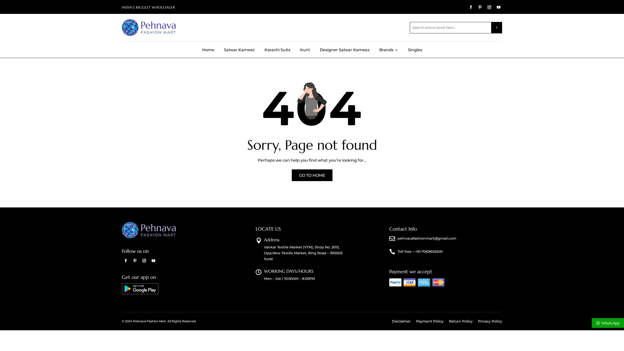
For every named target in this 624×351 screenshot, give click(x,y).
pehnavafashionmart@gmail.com (427, 238)
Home (208, 50)
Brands (386, 50)
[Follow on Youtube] (498, 7)
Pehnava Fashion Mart (149, 321)
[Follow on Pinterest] (480, 7)
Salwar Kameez (239, 50)
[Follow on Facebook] (470, 7)
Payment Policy (430, 321)
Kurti (305, 50)
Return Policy (461, 321)
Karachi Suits (277, 50)
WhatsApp (611, 323)
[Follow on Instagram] (489, 7)
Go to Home (312, 175)
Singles (415, 50)
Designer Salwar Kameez (345, 50)
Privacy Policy (490, 321)
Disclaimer (401, 321)
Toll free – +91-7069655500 (420, 251)
